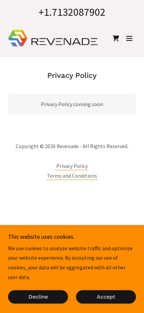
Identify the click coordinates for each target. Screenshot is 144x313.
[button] (129, 38)
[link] (52, 38)
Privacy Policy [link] (72, 166)
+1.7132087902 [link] (72, 12)
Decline (38, 297)
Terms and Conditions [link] (72, 175)
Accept (106, 297)
